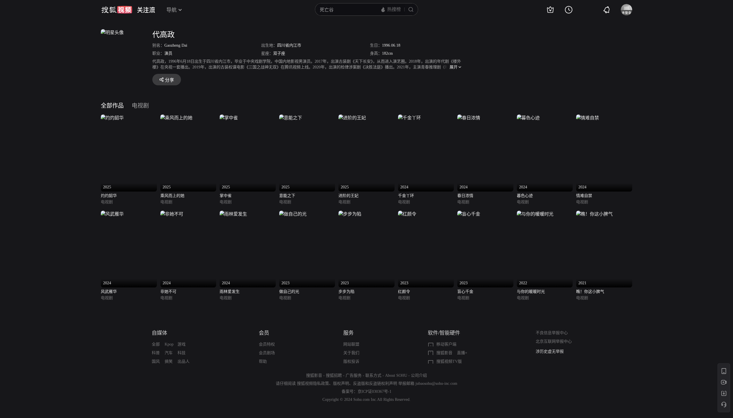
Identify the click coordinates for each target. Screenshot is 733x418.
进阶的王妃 (348, 196)
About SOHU (396, 375)
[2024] (409, 117)
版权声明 (341, 383)
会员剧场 (267, 353)
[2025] (112, 117)
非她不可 (168, 291)
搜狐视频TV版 (449, 361)
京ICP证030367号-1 (374, 391)
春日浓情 (465, 196)
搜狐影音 (444, 353)
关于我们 (351, 353)
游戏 (182, 344)
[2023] (293, 214)
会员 (264, 333)
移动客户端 (446, 344)
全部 (156, 344)
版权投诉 (351, 361)
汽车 (169, 353)
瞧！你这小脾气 (590, 291)
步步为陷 (346, 291)
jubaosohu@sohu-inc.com (436, 383)
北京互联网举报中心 (554, 341)
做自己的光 (289, 291)
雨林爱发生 (230, 291)
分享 (169, 80)
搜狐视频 (117, 10)
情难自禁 (584, 196)
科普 (156, 353)
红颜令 (404, 291)
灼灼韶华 (109, 196)
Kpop (169, 344)
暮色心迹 (525, 196)
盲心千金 (465, 291)
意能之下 (287, 196)
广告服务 (354, 375)
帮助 (263, 361)
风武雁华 (109, 291)
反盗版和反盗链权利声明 (375, 383)
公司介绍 (419, 375)
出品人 (184, 361)
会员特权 (267, 344)
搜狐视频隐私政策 (313, 383)
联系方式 (373, 375)
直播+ (462, 353)
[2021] (594, 214)
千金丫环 (406, 196)
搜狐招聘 (334, 375)
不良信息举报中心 (552, 333)
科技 (182, 353)
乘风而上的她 (172, 196)
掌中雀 (226, 196)
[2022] (535, 214)
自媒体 (159, 333)
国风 (156, 361)
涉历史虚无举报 (550, 351)
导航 (171, 10)
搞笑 (169, 361)
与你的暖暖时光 (531, 291)
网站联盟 (351, 344)
